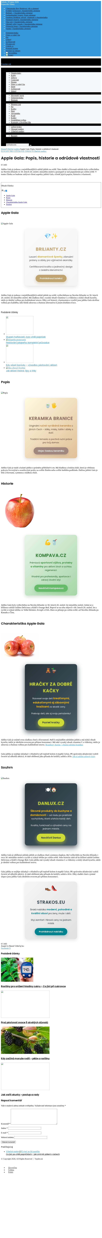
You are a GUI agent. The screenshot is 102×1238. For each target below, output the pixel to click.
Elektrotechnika (12, 33)
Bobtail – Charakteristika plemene (19, 13)
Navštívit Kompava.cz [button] (51, 588)
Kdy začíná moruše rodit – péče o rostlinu (25, 1058)
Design (14, 82)
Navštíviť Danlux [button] (51, 837)
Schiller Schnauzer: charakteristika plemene (23, 11)
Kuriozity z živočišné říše (21, 122)
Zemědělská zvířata (18, 120)
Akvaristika (15, 113)
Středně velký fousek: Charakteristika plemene (24, 24)
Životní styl (10, 44)
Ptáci (13, 111)
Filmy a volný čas (13, 35)
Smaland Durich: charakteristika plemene (22, 20)
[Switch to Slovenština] (11, 53)
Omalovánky (16, 73)
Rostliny (9, 125)
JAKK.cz (9, 46)
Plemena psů (16, 104)
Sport (13, 87)
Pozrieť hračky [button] (51, 722)
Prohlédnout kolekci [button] (51, 278)
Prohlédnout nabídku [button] (51, 931)
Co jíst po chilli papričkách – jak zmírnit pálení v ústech (33, 1154)
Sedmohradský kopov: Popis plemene (21, 15)
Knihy (13, 75)
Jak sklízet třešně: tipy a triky (21, 370)
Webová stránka (7, 1137)
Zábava (14, 78)
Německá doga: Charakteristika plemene (22, 26)
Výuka (8, 93)
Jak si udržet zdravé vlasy (84, 756)
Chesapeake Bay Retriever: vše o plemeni (22, 8)
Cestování (15, 80)
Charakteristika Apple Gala (16, 202)
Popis (8, 198)
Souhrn (9, 204)
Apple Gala (10, 195)
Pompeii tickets (12, 48)
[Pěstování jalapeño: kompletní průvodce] (16, 339)
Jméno (4, 1128)
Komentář (5, 1124)
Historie (9, 200)
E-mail (4, 1133)
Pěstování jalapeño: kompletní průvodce (27, 342)
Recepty (9, 133)
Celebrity (9, 138)
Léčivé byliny (16, 127)
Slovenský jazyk (17, 95)
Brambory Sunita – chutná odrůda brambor (64, 745)
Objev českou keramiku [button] (51, 450)
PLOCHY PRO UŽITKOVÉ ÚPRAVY (17, 151)
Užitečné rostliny (17, 131)
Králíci (13, 118)
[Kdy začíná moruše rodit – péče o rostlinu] (25, 1053)
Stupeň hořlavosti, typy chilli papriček (26, 336)
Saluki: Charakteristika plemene (18, 29)
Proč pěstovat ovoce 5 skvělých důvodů (24, 1022)
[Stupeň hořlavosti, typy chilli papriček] (19, 334)
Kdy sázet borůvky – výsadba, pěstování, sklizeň (31, 365)
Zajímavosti (10, 42)
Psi (7, 37)
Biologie (14, 100)
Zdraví (8, 39)
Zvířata (9, 102)
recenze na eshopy (13, 51)
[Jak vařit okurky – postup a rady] (25, 1089)
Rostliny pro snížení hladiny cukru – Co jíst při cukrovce (33, 986)
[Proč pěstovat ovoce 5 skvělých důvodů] (25, 1017)
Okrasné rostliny (17, 129)
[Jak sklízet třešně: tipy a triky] (15, 368)
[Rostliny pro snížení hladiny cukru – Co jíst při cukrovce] (17, 981)
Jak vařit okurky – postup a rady (20, 1094)
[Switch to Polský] (9, 55)
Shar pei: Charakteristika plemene (19, 22)
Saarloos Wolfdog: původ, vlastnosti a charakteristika (27, 17)
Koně (13, 116)
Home (3, 149)
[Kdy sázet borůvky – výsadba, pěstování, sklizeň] (19, 362)
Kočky (13, 109)
